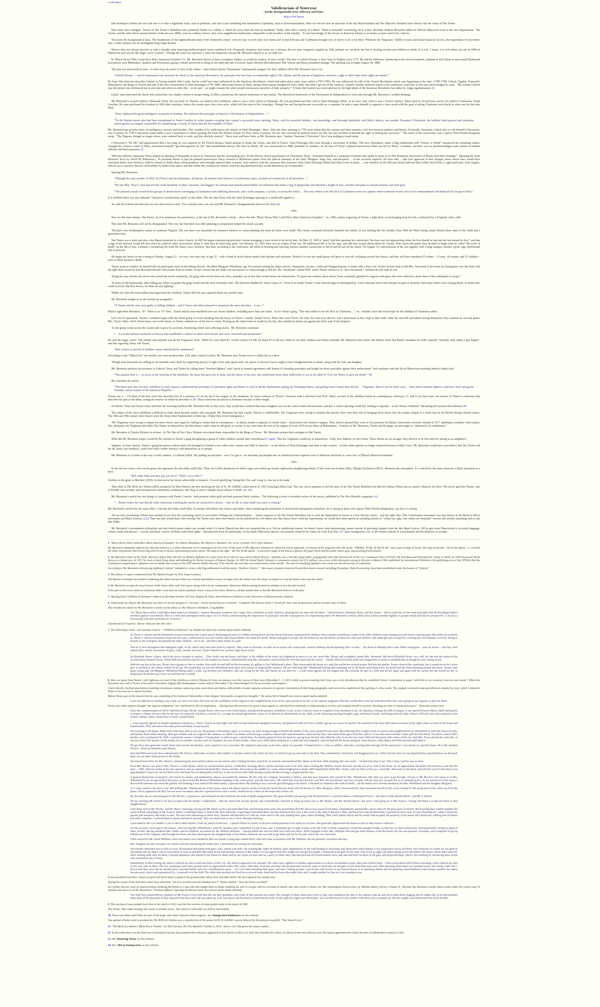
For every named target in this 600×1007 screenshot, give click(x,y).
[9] (464, 406)
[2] (433, 88)
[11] (376, 496)
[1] (184, 59)
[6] (370, 374)
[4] (278, 204)
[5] (280, 283)
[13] (341, 531)
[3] (141, 149)
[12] (145, 518)
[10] (250, 490)
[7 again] (271, 439)
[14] (368, 531)
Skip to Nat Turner (294, 16)
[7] (406, 396)
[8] (194, 399)
